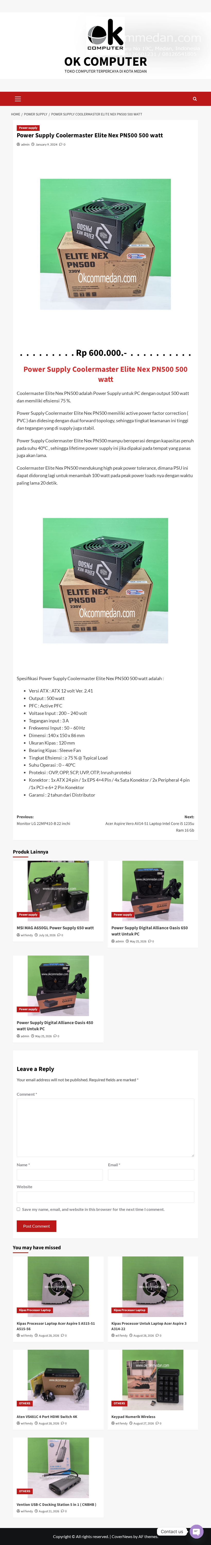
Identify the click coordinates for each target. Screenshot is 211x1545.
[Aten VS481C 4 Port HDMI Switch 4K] (58, 1380)
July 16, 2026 (47, 935)
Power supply (28, 128)
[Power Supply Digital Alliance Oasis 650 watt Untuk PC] (153, 891)
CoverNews (122, 1536)
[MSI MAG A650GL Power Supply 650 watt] (58, 891)
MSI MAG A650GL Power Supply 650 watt (55, 928)
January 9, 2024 (46, 144)
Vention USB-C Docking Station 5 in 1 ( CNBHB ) (56, 1504)
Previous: (43, 820)
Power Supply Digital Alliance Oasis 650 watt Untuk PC (149, 931)
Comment (27, 1094)
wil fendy (27, 935)
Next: (150, 823)
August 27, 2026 (144, 1423)
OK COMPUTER (105, 62)
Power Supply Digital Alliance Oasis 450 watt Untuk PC (55, 1026)
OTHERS (24, 1403)
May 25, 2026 (138, 941)
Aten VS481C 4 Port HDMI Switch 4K (47, 1417)
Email (114, 1164)
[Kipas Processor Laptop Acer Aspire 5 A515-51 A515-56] (58, 1286)
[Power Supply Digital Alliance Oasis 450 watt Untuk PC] (58, 986)
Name (23, 1164)
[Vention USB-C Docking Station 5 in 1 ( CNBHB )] (58, 1468)
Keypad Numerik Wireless (133, 1417)
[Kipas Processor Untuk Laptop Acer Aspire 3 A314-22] (153, 1286)
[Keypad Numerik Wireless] (153, 1380)
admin (25, 144)
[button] (18, 98)
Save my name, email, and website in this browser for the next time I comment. (93, 1209)
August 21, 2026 (49, 1511)
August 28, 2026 (49, 1335)
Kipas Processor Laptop (35, 1310)
